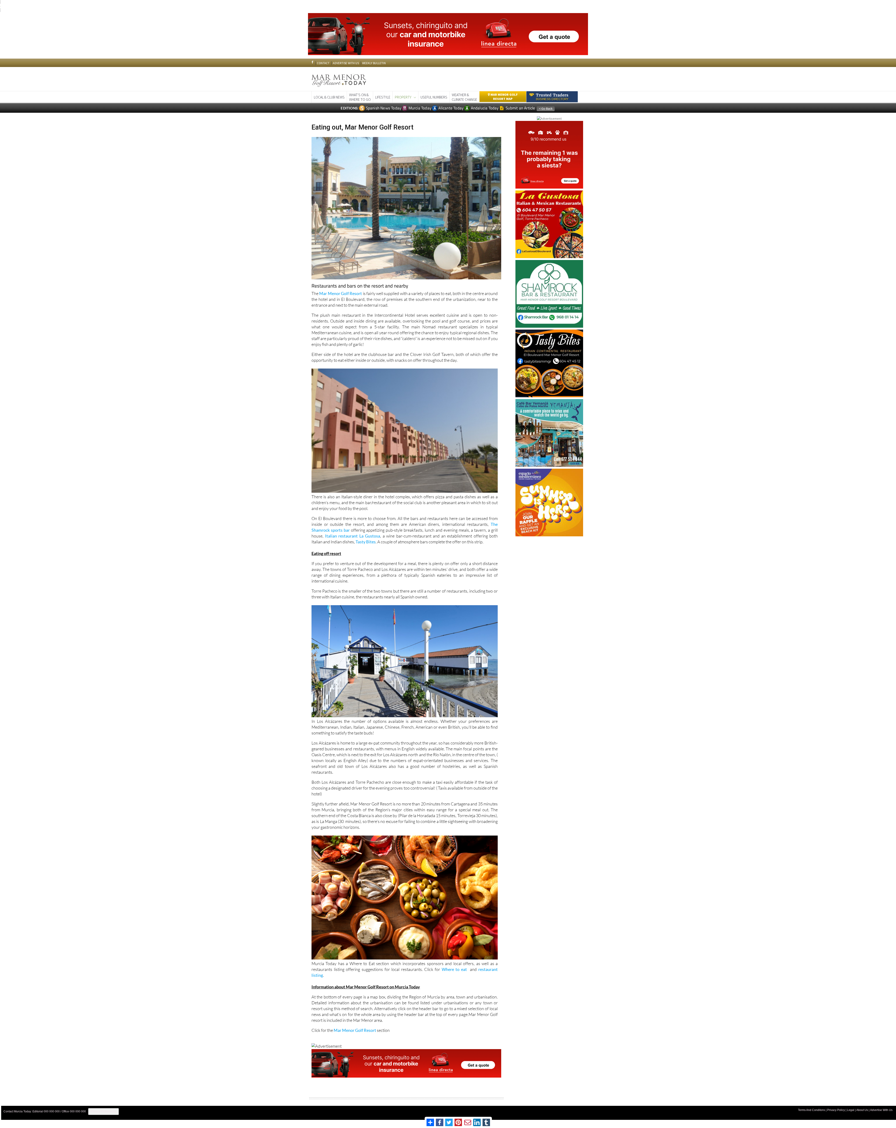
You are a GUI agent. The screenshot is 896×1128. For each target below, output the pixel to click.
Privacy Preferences (103, 1111)
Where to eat (455, 969)
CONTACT (323, 63)
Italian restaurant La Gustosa (352, 535)
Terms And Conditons (811, 1110)
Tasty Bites (366, 541)
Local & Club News (329, 97)
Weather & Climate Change (464, 97)
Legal (850, 1110)
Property (403, 97)
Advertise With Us (881, 1110)
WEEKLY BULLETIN (374, 63)
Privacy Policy (836, 1110)
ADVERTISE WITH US (346, 63)
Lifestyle (382, 97)
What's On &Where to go (360, 97)
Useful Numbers (433, 97)
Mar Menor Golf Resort (340, 293)
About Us (862, 1110)
